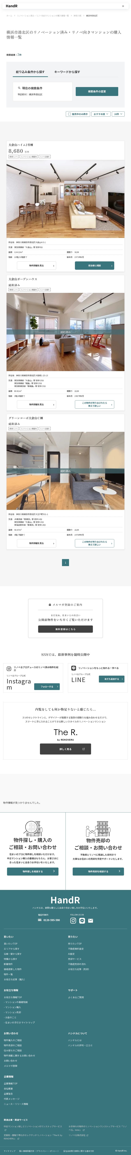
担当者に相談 (94, 265)
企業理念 (8, 1093)
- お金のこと (10, 1017)
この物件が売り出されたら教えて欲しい (94, 404)
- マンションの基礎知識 (16, 1002)
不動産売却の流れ (77, 964)
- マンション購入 (12, 1007)
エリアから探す (11, 948)
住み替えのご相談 (13, 1050)
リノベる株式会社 (77, 1135)
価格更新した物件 (13, 969)
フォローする (47, 686)
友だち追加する (111, 678)
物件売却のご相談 (13, 1045)
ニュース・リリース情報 (16, 1103)
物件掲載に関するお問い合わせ (19, 1055)
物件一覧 (8, 974)
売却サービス (74, 959)
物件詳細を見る (36, 265)
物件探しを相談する (33, 871)
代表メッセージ (11, 1098)
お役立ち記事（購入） (15, 979)
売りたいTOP (75, 943)
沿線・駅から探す (13, 953)
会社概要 (8, 1088)
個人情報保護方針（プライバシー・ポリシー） (39, 1151)
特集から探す (10, 959)
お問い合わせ (10, 1060)
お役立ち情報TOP (13, 997)
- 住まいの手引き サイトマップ (19, 1022)
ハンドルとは (74, 1040)
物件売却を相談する (98, 871)
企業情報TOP (10, 1083)
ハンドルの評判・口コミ (80, 1045)
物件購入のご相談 (13, 1040)
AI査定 (71, 953)
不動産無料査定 (76, 948)
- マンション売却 (12, 1012)
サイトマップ (9, 1151)
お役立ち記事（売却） (79, 969)
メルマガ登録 (10, 1065)
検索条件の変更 (97, 91)
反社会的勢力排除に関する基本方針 (78, 1151)
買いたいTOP (10, 943)
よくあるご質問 (76, 997)
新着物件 (8, 964)
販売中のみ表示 (80, 114)
